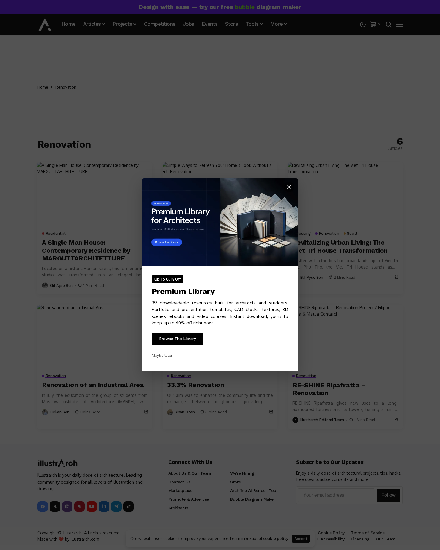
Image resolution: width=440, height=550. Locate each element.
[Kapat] (289, 187)
